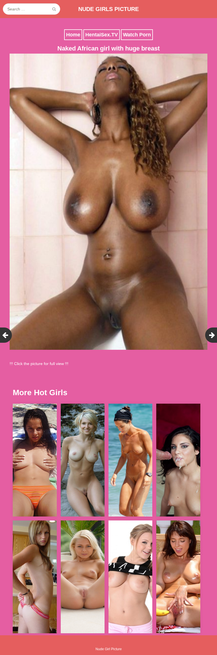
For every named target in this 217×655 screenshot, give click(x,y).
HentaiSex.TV (101, 35)
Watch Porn (137, 35)
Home (73, 35)
